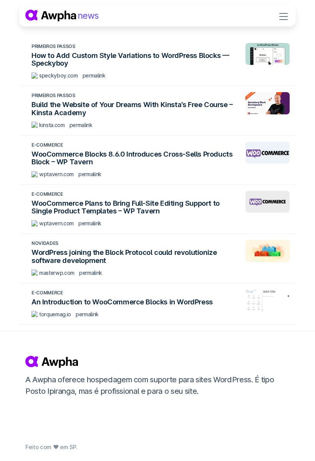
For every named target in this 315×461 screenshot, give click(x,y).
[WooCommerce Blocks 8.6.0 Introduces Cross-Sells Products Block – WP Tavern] (267, 153)
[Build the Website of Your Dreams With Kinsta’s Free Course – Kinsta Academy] (267, 103)
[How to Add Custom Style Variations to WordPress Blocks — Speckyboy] (267, 54)
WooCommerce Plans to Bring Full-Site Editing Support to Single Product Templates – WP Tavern (126, 207)
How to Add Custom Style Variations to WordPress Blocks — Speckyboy (130, 59)
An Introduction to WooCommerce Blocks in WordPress (122, 301)
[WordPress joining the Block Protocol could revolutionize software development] (267, 251)
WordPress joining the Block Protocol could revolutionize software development (124, 256)
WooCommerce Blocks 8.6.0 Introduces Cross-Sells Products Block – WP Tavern (132, 158)
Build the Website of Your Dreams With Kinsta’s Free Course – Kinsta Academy (132, 108)
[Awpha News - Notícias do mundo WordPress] (156, 362)
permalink (94, 75)
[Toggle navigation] (283, 15)
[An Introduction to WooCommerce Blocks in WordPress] (267, 300)
